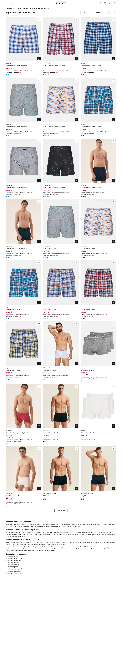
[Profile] (105, 3)
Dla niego (25, 8)
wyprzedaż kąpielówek (14, 571)
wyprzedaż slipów (13, 556)
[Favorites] (109, 3)
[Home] (61, 3)
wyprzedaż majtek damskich (16, 558)
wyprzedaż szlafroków (14, 570)
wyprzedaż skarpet (13, 564)
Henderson (9, 8)
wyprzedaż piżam (13, 566)
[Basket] (114, 3)
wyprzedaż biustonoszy (15, 560)
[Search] (100, 3)
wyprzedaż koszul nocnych (15, 568)
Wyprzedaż (17, 8)
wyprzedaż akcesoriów (14, 573)
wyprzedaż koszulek (13, 562)
